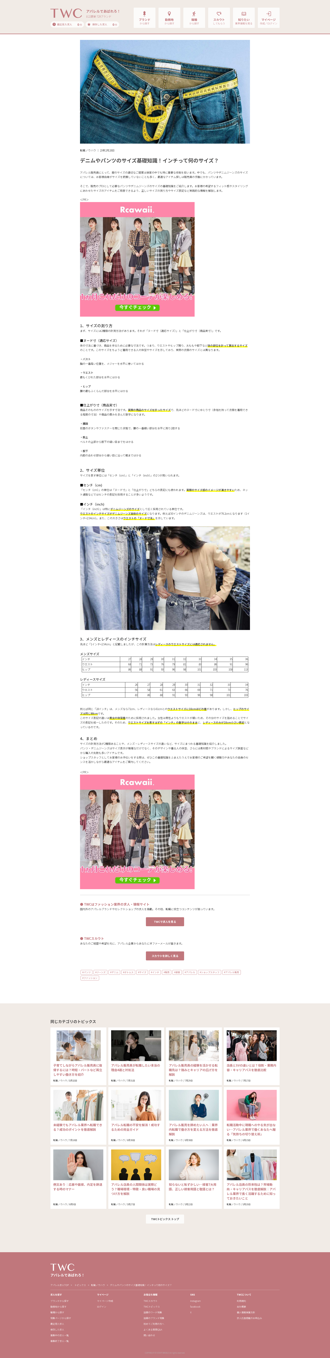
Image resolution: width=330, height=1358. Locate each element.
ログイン (101, 1306)
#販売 (167, 972)
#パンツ (86, 972)
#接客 (177, 972)
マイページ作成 (105, 1300)
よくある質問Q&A (153, 1329)
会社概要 (241, 1306)
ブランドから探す (59, 1300)
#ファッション (89, 977)
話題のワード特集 (153, 1312)
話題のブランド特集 (154, 1318)
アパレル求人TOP (59, 1285)
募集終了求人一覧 (59, 1341)
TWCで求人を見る (165, 922)
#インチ (155, 972)
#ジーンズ (100, 972)
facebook (195, 1306)
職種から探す (57, 1312)
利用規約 (241, 1300)
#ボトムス (128, 972)
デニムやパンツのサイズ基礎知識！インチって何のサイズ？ (141, 1285)
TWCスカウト (151, 1300)
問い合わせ (149, 1335)
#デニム (114, 972)
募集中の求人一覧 (59, 1335)
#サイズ (142, 972)
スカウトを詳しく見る (165, 956)
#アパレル (190, 972)
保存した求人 (57, 1329)
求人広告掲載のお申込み (249, 1318)
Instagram (195, 1300)
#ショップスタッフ (209, 972)
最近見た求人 (57, 1323)
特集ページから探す (60, 1318)
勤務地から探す (58, 1306)
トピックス (80, 1285)
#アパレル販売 (231, 972)
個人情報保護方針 (246, 1312)
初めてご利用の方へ (154, 1323)
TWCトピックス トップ (165, 1219)
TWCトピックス (152, 1306)
